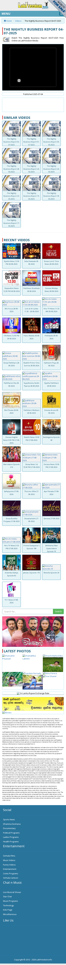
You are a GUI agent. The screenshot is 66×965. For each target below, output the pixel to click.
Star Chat (7, 896)
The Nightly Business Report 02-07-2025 (12, 142)
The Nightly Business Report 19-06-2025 (31, 196)
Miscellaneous (10, 914)
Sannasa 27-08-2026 (51, 518)
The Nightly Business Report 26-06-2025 (31, 169)
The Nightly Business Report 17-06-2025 (12, 223)
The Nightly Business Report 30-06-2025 (51, 142)
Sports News (9, 819)
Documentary (9, 828)
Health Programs (11, 841)
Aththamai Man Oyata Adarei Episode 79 (51, 548)
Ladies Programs (11, 837)
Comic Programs (10, 873)
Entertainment (9, 869)
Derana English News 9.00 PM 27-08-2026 (11, 440)
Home (9, 20)
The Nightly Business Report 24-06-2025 (51, 169)
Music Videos (9, 860)
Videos (18, 20)
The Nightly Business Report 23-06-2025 (12, 196)
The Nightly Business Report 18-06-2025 (51, 196)
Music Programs (10, 901)
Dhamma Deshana (12, 824)
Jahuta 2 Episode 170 (31, 572)
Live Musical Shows (12, 892)
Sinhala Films (9, 855)
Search (58, 611)
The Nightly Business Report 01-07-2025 (31, 142)
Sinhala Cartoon (10, 877)
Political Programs (11, 832)
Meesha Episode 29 (51, 572)
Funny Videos (9, 864)
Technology (8, 905)
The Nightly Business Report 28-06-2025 (12, 169)
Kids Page (7, 909)
